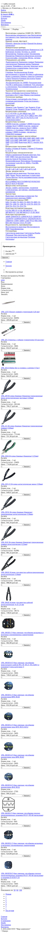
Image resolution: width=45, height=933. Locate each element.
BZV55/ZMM (22, 181)
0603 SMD (27, 138)
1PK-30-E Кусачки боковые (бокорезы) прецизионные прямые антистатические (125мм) (22, 543)
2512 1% (16, 206)
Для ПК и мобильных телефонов (18, 85)
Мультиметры (11, 54)
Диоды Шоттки (12, 177)
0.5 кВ (8, 169)
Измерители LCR (36, 50)
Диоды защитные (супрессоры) (28, 175)
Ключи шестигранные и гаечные (19, 73)
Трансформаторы (17, 229)
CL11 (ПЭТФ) (11, 113)
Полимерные (36, 161)
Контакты (5, 25)
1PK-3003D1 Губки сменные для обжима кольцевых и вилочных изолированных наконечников (22, 634)
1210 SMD (14, 140)
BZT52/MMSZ (11, 181)
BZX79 (14, 184)
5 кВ (25, 169)
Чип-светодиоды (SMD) (23, 235)
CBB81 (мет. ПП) (12, 118)
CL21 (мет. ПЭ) (22, 116)
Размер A (9, 148)
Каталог (4, 18)
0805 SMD (36, 138)
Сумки (21, 95)
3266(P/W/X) (16, 216)
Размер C (24, 148)
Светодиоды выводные (15, 233)
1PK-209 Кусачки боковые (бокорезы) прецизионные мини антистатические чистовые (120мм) (22, 397)
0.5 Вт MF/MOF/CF (25, 210)
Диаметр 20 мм (24, 109)
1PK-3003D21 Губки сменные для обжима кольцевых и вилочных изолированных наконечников (22, 844)
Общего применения (14, 155)
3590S (21, 221)
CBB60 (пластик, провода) (27, 126)
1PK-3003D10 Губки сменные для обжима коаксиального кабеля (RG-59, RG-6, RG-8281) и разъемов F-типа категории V (20, 665)
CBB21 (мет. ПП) (35, 116)
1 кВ (13, 169)
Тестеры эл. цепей (28, 52)
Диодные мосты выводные (16, 173)
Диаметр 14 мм (11, 109)
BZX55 (8, 184)
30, (15, 890)
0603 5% (30, 202)
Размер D (32, 148)
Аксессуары (33, 68)
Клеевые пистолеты (27, 78)
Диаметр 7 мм (22, 107)
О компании (6, 16)
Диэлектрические (20, 72)
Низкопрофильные (13, 161)
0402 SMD (18, 138)
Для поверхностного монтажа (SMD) (22, 197)
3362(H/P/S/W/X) (34, 219)
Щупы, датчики (34, 58)
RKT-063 (38, 221)
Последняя (10, 911)
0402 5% (16, 202)
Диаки (12, 175)
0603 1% (23, 202)
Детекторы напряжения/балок (17, 50)
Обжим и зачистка (27, 76)
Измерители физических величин (28, 56)
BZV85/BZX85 (34, 181)
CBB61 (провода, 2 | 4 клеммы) (21, 129)
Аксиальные (10, 163)
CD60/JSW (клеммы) (14, 134)
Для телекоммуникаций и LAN (30, 87)
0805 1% (37, 202)
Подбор (16, 29)
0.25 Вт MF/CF (11, 210)
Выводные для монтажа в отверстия (20, 196)
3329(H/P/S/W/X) (20, 219)
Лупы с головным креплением (22, 100)
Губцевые (9, 72)
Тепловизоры (35, 54)
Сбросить (5, 257)
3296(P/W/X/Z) (27, 216)
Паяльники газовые (26, 62)
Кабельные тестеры (13, 52)
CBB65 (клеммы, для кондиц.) (25, 132)
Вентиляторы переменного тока (18, 35)
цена (3, 280)
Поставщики (6, 22)
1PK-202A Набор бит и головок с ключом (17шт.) (20, 368)
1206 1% (16, 204)
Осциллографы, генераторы (17, 58)
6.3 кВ (33, 169)
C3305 (26, 221)
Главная (4, 917)
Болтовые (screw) (26, 159)
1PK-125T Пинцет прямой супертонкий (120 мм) (20, 312)
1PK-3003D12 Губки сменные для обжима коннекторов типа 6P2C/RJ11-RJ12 (17, 726)
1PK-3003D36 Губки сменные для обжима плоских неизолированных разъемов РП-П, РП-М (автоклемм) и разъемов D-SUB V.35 (22, 875)
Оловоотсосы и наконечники (17, 68)
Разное (38, 78)
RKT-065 (9, 223)
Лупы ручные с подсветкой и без (19, 99)
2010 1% (37, 204)
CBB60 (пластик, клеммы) (16, 124)
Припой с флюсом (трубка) (16, 43)
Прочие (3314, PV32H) (22, 223)
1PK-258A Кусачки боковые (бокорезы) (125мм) (19, 456)
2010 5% (9, 206)
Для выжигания (35, 83)
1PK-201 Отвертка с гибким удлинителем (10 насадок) (22, 340)
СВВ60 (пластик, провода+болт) (18, 128)
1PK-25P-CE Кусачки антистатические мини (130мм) (22, 484)
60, (17, 890)
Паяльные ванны (24, 64)
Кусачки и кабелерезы (34, 74)
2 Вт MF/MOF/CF (23, 212)
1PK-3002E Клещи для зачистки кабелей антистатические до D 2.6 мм (17, 604)
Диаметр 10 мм (34, 107)
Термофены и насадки (21, 66)
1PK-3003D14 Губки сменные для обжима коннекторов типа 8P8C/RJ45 (17, 756)
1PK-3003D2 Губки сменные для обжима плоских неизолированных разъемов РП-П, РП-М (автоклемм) (22, 814)
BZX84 (20, 184)
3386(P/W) (10, 221)
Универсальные (12, 89)
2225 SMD (14, 142)
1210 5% (30, 204)
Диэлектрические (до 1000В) (17, 83)
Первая (8, 894)
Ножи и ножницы (13, 76)
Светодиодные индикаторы (16, 237)
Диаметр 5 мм (11, 107)
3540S (16, 221)
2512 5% (23, 206)
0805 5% (9, 204)
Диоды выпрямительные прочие (31, 177)
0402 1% (9, 202)
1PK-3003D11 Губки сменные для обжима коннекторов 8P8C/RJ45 (17, 696)
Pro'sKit (9, 251)
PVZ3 (32, 221)
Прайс (3, 20)
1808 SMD (23, 140)
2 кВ (17, 169)
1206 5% (23, 204)
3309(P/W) (37, 216)
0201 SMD (10, 138)
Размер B (16, 148)
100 (20, 890)
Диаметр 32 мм (36, 109)
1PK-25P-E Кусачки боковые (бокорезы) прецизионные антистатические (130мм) (17, 513)
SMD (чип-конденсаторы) (20, 157)
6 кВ (29, 169)
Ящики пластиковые (32, 95)
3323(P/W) (10, 219)
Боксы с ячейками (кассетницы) (18, 93)
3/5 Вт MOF (35, 212)
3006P (8, 216)
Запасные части (36, 66)
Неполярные (26, 161)
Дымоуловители (12, 62)
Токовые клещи (23, 54)
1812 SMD (31, 140)
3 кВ (21, 169)
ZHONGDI (10, 254)
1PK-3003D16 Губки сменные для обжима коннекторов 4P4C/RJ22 (17, 786)
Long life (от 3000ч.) (23, 163)
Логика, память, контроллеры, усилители (22, 188)
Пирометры (10, 56)
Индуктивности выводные (16, 227)
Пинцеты (15, 78)
